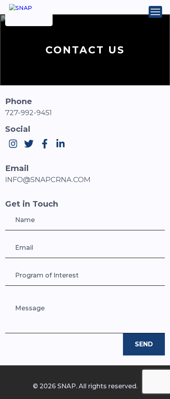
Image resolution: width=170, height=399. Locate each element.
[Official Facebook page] (45, 144)
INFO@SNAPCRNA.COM (48, 179)
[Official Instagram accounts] (13, 144)
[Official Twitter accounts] (29, 144)
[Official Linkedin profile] (60, 144)
